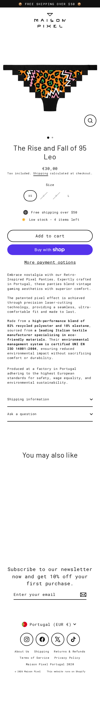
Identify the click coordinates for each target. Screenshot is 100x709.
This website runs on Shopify (66, 671)
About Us (22, 651)
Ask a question (22, 414)
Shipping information (28, 399)
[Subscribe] (82, 595)
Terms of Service (34, 657)
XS (30, 195)
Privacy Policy (67, 657)
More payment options (50, 262)
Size (50, 185)
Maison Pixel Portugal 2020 (50, 664)
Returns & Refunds (69, 651)
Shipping (40, 173)
